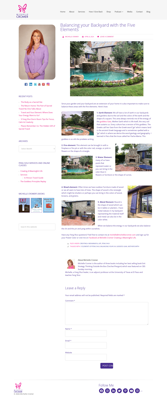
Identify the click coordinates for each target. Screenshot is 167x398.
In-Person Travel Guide (33, 177)
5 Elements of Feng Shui (90, 246)
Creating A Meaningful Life (31, 171)
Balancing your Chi (108, 246)
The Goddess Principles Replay (33, 181)
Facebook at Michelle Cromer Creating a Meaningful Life (112, 237)
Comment (70, 300)
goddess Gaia (105, 121)
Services (23, 174)
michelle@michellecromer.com (123, 234)
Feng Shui (106, 243)
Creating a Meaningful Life (90, 243)
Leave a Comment (107, 37)
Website (68, 352)
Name (68, 329)
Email (68, 340)
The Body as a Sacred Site (31, 102)
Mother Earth (133, 246)
